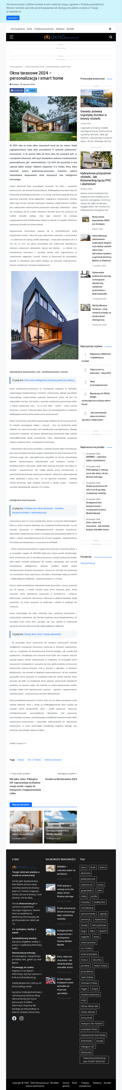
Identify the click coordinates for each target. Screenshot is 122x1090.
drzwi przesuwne (89, 954)
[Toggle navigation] (110, 37)
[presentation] (11, 828)
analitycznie (99, 902)
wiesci (103, 867)
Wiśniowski (86, 1052)
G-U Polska (35, 759)
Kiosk (29, 29)
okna (21, 759)
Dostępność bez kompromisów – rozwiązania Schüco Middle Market (65, 937)
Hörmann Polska (89, 983)
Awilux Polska (100, 965)
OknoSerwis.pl (87, 563)
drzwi (92, 867)
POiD (83, 1000)
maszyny (85, 902)
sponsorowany (88, 913)
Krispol (95, 988)
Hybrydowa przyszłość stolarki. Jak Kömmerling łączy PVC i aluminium (95, 178)
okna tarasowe (53, 759)
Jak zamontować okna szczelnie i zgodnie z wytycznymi (94, 416)
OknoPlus (97, 959)
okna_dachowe (99, 925)
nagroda (85, 936)
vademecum (87, 884)
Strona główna (18, 29)
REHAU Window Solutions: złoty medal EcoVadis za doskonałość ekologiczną (101, 312)
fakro (92, 930)
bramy (100, 884)
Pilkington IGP (87, 1046)
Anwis (96, 936)
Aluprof (102, 930)
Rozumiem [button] (13, 17)
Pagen (84, 988)
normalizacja (87, 907)
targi (83, 930)
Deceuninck (86, 1017)
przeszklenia (87, 971)
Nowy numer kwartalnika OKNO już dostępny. (101, 220)
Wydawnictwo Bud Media (93, 1035)
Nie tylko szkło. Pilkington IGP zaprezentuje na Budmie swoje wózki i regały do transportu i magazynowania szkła (25, 786)
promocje (85, 919)
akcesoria (85, 873)
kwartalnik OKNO (89, 1029)
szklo (99, 890)
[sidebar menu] (11, 37)
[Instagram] (21, 1019)
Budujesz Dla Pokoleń (92, 1023)
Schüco (84, 959)
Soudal (99, 1040)
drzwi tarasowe (88, 942)
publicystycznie (88, 878)
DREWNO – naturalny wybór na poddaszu (66, 870)
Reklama (60, 29)
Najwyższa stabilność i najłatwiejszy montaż (96, 357)
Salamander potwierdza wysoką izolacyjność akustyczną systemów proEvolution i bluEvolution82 (101, 283)
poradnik (85, 965)
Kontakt (70, 29)
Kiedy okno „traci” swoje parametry (43, 634)
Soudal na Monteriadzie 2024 (61, 779)
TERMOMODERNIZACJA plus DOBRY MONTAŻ (94, 1060)
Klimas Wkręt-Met (89, 1006)
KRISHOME (86, 1040)
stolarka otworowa (90, 994)
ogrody (103, 913)
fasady (84, 925)
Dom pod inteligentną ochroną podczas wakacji (50, 380)
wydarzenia (100, 919)
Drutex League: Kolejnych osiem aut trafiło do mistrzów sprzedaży (65, 986)
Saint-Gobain (87, 977)
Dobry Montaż (88, 1011)
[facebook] (110, 29)
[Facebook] (14, 1019)
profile (94, 896)
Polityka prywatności (44, 29)
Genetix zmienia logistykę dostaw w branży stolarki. (93, 115)
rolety (84, 896)
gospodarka (87, 890)
